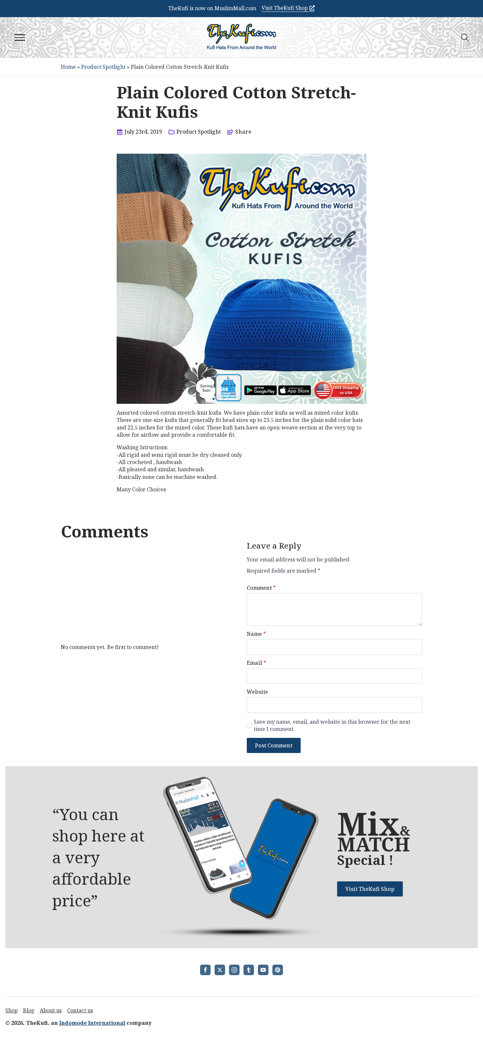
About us (51, 1010)
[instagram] (234, 970)
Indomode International (92, 1023)
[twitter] (220, 970)
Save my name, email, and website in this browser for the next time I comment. (332, 725)
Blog (28, 1010)
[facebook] (205, 970)
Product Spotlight (103, 66)
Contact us (80, 1010)
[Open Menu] (19, 37)
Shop (11, 1010)
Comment (261, 587)
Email (256, 662)
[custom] (248, 970)
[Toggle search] (464, 37)
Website (257, 691)
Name (256, 634)
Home (68, 66)
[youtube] (263, 970)
